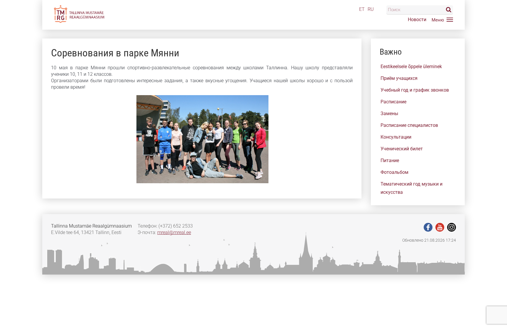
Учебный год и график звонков (415, 90)
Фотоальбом (394, 172)
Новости (417, 19)
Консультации (396, 137)
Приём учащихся (399, 78)
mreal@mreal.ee (174, 232)
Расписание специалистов (409, 125)
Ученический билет (402, 149)
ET (362, 9)
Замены (389, 113)
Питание (390, 160)
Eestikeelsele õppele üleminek (411, 66)
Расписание (393, 102)
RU (371, 9)
